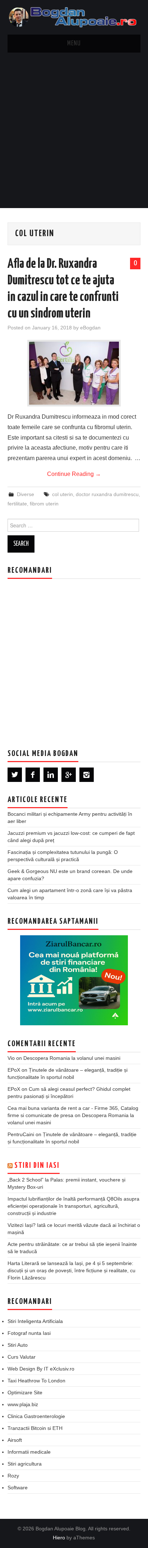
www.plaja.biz (23, 1404)
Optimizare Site (25, 1392)
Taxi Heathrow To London (36, 1380)
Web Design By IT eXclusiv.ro (41, 1369)
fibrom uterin (44, 504)
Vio (11, 1058)
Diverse (25, 494)
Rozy (13, 1476)
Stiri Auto (18, 1345)
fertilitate (17, 504)
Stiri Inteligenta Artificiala (35, 1321)
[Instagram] (86, 775)
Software (18, 1487)
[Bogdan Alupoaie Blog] (74, 17)
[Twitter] (15, 775)
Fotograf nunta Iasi (29, 1333)
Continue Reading (74, 474)
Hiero (59, 1537)
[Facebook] (33, 775)
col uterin (62, 494)
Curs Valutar (22, 1357)
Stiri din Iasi (37, 1166)
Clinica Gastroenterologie (36, 1416)
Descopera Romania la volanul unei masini (71, 1058)
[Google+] (68, 775)
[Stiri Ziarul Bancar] (74, 980)
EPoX (14, 1070)
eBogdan (90, 327)
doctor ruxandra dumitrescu (107, 494)
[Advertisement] (74, 130)
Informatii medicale (29, 1452)
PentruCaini (21, 1134)
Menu (74, 43)
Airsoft (15, 1440)
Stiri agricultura (25, 1464)
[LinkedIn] (50, 775)
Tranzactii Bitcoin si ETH (35, 1428)
